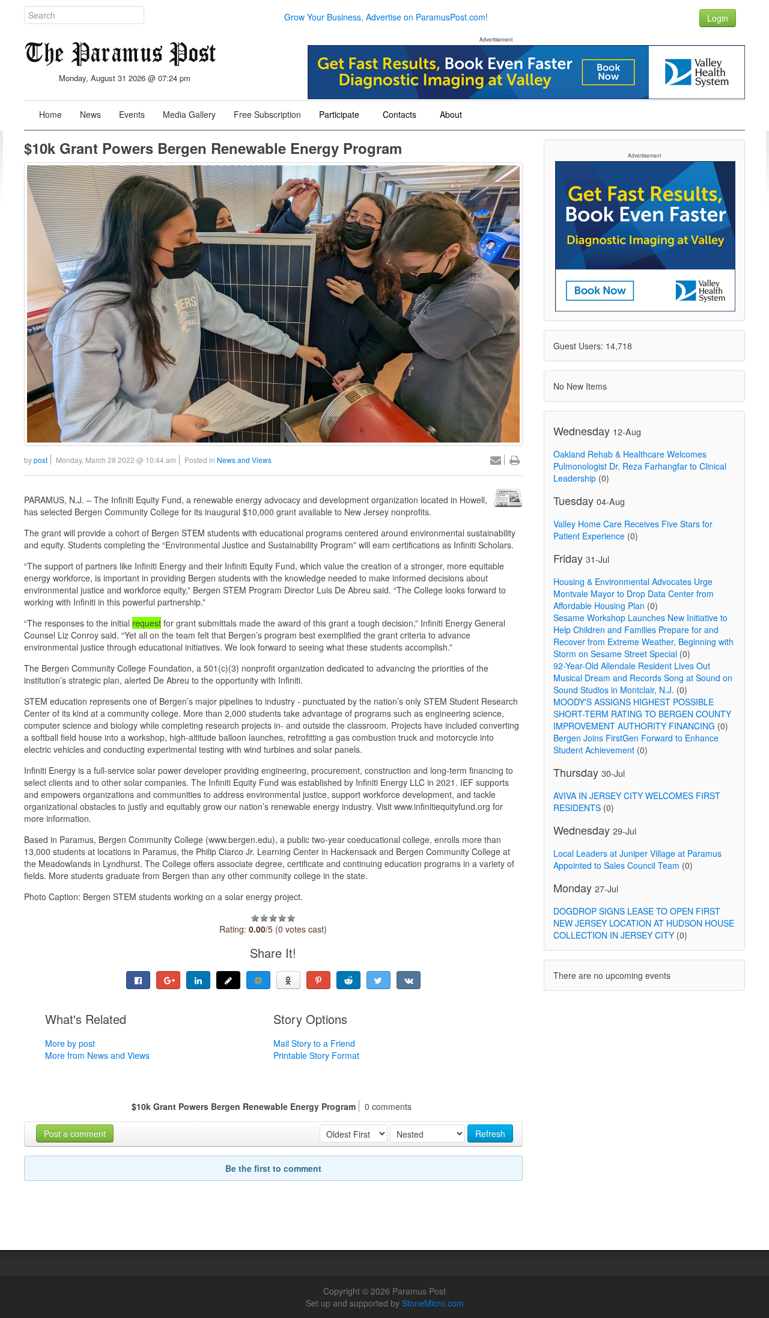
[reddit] (348, 980)
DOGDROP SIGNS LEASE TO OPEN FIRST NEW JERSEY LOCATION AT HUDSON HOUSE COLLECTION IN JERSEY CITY (643, 923)
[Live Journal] (228, 980)
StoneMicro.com (433, 1303)
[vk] (409, 980)
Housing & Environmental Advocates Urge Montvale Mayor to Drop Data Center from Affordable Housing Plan (633, 593)
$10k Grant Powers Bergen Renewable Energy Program (213, 148)
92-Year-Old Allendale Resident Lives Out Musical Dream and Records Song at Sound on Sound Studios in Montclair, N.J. (642, 678)
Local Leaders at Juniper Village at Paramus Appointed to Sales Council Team (637, 859)
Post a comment (75, 1133)
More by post (70, 1043)
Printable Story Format (316, 1055)
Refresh (490, 1133)
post (40, 460)
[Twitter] (378, 980)
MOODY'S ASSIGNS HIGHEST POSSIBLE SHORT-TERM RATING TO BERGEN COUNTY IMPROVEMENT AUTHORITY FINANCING (642, 714)
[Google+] (168, 980)
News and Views (244, 460)
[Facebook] (138, 980)
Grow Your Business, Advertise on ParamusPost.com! (386, 17)
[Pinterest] (318, 980)
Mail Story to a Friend (314, 1043)
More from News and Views (97, 1055)
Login (717, 18)
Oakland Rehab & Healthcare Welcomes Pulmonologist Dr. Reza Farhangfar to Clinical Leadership (639, 466)
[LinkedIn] (198, 980)
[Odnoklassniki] (288, 980)
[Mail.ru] (258, 980)
